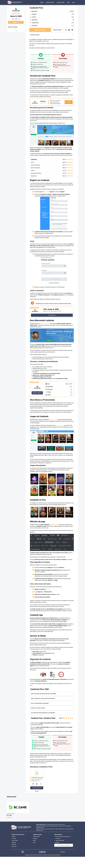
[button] (23, 27)
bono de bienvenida (45, 323)
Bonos (68, 2)
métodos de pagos (54, 524)
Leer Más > (9, 817)
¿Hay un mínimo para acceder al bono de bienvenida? (43, 698)
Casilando (46, 191)
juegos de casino (53, 419)
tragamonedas (59, 425)
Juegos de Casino (61, 2)
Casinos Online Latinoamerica (63, 845)
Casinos (42, 2)
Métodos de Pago (50, 2)
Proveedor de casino (34, 34)
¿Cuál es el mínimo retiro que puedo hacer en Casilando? (43, 693)
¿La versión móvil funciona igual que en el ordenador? (43, 712)
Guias (73, 2)
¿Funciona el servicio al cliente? (38, 708)
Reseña (36, 791)
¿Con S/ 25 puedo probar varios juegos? (40, 703)
